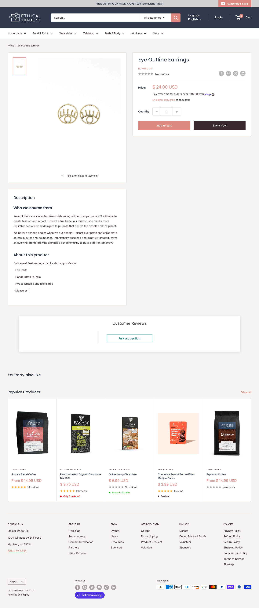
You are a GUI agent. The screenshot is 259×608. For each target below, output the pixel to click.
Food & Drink (41, 33)
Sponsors (116, 547)
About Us (74, 530)
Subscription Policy (235, 553)
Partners (74, 547)
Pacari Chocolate (70, 469)
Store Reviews (77, 553)
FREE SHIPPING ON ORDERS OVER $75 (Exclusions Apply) (129, 3)
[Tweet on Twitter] (235, 73)
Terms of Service (234, 558)
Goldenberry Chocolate (123, 474)
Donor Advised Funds (192, 536)
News (114, 536)
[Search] (176, 17)
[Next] (251, 450)
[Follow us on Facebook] (77, 587)
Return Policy (232, 542)
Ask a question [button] (129, 338)
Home (11, 45)
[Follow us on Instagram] (84, 587)
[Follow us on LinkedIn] (113, 587)
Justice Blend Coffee (23, 474)
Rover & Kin (145, 68)
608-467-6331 (17, 551)
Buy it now (220, 125)
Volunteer (147, 547)
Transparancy (77, 536)
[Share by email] (243, 73)
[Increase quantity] (177, 112)
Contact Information (81, 542)
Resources (117, 542)
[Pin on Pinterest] (228, 73)
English (13, 581)
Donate (183, 530)
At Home (136, 33)
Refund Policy (232, 536)
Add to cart (164, 125)
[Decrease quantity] (157, 112)
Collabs (145, 530)
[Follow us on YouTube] (99, 587)
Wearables (65, 33)
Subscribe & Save (237, 3)
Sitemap (229, 564)
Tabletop (88, 33)
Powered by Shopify (18, 594)
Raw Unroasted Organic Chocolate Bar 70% (80, 476)
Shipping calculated (163, 99)
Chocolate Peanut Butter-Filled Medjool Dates (176, 476)
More (156, 33)
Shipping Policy (233, 547)
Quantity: (144, 111)
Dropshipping (149, 536)
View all (246, 392)
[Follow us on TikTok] (106, 587)
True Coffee (18, 469)
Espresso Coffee (216, 474)
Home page (15, 33)
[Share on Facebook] (221, 73)
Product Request (151, 542)
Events (115, 530)
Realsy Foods (165, 469)
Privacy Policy (232, 530)
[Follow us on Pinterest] (92, 587)
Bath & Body (112, 33)
